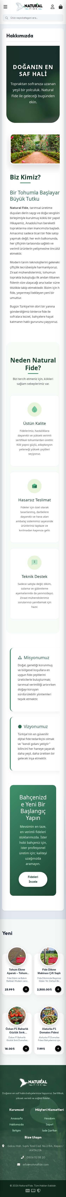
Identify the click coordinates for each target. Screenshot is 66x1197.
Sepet (49, 1124)
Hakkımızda (16, 1124)
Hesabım (49, 1118)
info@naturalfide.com (36, 1164)
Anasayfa (17, 1118)
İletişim (16, 1130)
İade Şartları (49, 1130)
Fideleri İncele (33, 879)
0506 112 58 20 (36, 1157)
